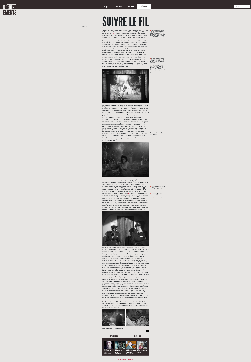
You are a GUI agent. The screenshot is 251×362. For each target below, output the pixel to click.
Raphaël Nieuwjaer (107, 351)
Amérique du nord (119, 340)
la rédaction (130, 359)
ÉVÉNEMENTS (144, 6)
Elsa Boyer (142, 351)
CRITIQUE (105, 6)
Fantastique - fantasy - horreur (135, 340)
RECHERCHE (118, 6)
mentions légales (122, 359)
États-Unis (126, 340)
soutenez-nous (113, 336)
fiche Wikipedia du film (160, 198)
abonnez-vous (137, 336)
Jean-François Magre (90, 25)
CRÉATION (131, 6)
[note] (83, 25)
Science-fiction (144, 340)
